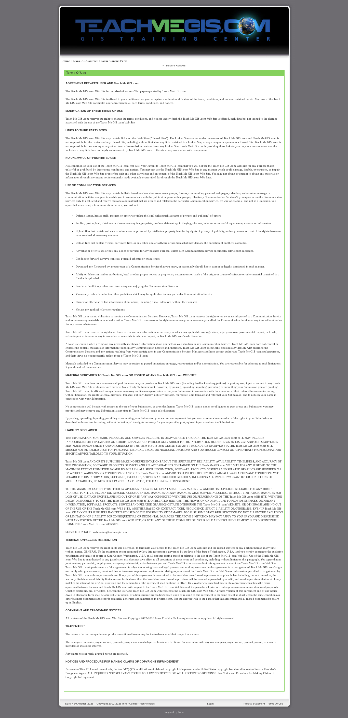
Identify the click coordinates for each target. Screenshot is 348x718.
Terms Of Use (275, 703)
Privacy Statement (254, 703)
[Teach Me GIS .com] (163, 47)
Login (210, 703)
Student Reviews (175, 65)
